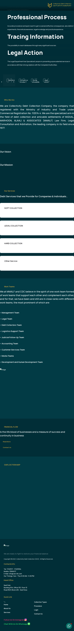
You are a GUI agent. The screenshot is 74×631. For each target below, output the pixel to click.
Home (6, 605)
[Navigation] (3, 5)
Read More (7, 442)
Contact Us (7, 447)
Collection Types (40, 602)
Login (36, 610)
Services (7, 612)
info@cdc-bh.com (15, 574)
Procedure (38, 606)
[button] (69, 626)
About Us (7, 608)
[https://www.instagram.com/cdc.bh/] (25, 620)
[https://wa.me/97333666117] (29, 624)
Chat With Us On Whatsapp (15, 624)
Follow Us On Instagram (14, 620)
